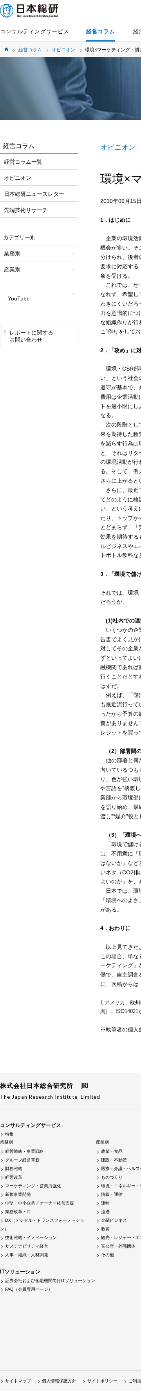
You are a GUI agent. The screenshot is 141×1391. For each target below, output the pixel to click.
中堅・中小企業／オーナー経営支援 (39, 1203)
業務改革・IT (18, 1211)
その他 (107, 1254)
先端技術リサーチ (26, 210)
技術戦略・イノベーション (31, 1237)
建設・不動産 (114, 1160)
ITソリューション (20, 1272)
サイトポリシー (102, 1380)
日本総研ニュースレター (34, 194)
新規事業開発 (18, 1194)
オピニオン (63, 49)
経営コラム (100, 31)
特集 (9, 1134)
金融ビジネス (114, 1220)
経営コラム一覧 (23, 162)
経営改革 (13, 1177)
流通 (105, 1211)
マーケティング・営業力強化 (33, 1185)
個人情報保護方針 (59, 1380)
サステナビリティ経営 (26, 1246)
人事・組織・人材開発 (26, 1254)
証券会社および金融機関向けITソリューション (50, 1280)
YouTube (19, 298)
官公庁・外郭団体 (118, 1246)
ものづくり (112, 1177)
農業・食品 (112, 1151)
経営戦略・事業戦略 (24, 1151)
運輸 (105, 1203)
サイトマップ (18, 1380)
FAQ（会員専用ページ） (28, 1289)
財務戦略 (13, 1168)
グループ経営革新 (22, 1160)
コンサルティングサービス (34, 31)
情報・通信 (112, 1194)
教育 (105, 1228)
